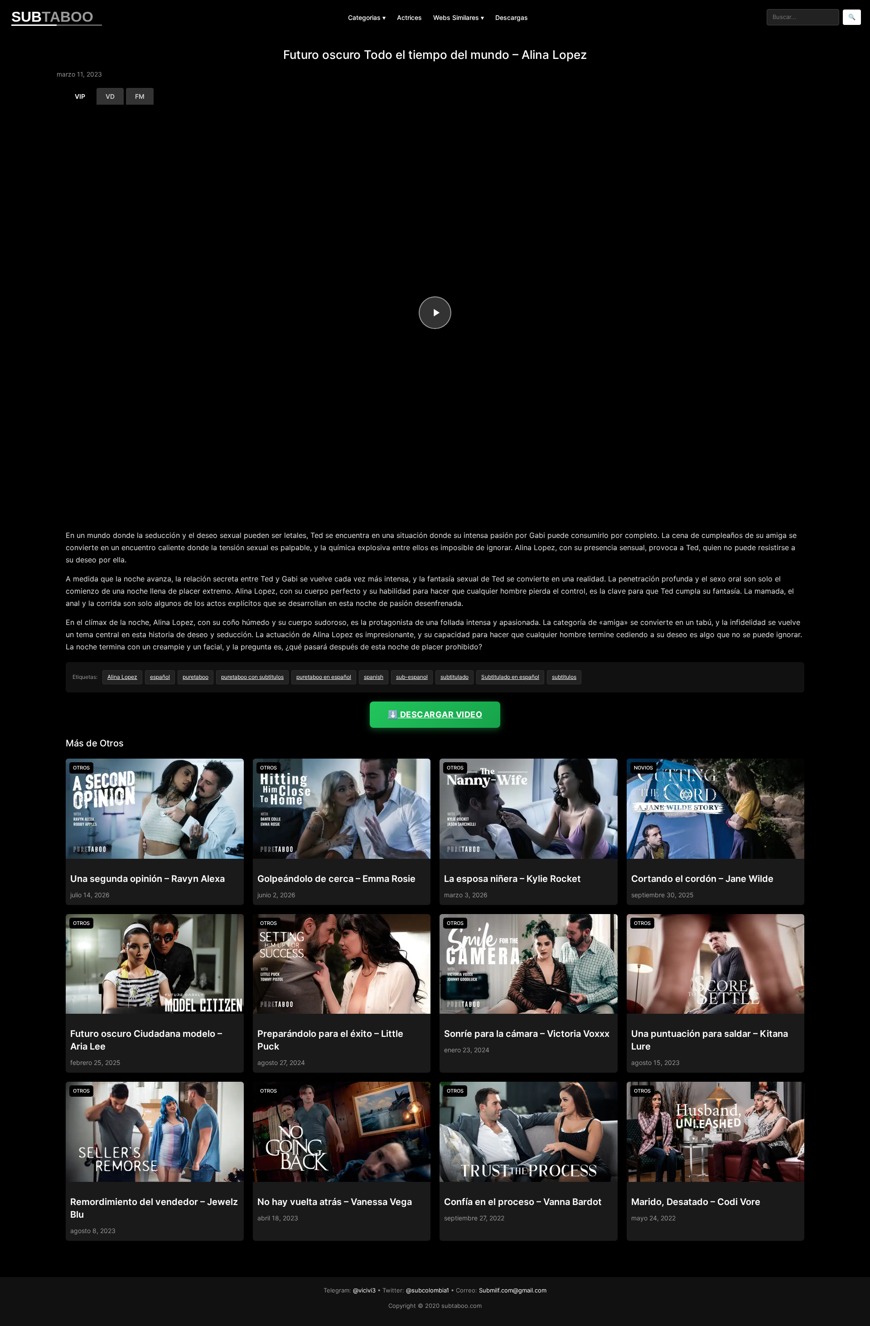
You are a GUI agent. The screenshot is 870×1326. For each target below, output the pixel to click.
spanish (373, 676)
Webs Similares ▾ (458, 17)
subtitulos (564, 676)
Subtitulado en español (510, 676)
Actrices (409, 17)
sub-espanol (412, 676)
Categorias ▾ (367, 17)
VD (110, 96)
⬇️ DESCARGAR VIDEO (435, 714)
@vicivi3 (364, 1290)
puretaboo (195, 676)
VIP (80, 96)
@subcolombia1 (427, 1290)
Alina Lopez (122, 676)
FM (140, 96)
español (160, 676)
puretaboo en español (323, 676)
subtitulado (454, 676)
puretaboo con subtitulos (252, 676)
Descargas (511, 17)
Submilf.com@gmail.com (512, 1290)
